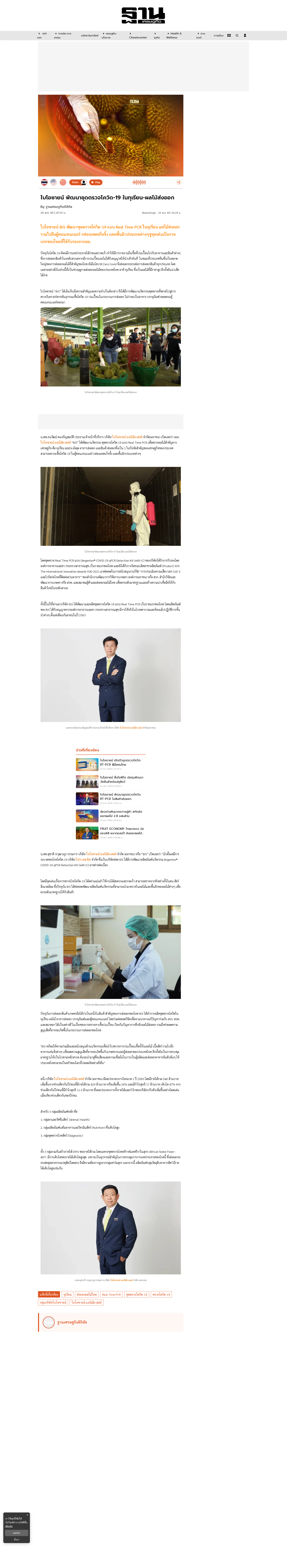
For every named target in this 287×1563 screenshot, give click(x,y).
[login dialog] (245, 35)
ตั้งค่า (16, 1539)
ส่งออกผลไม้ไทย (87, 1294)
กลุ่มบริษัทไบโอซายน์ (53, 1302)
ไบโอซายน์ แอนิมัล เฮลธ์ (86, 1302)
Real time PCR (111, 1294)
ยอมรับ (16, 1533)
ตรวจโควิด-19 (161, 1294)
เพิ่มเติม (9, 1526)
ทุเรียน (67, 1294)
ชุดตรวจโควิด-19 (136, 1294)
